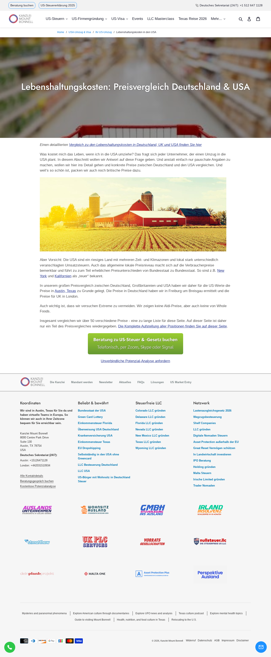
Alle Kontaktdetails (31, 475)
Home (60, 32)
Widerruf (191, 640)
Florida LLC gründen (149, 423)
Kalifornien (63, 276)
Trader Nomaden (204, 485)
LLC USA (84, 471)
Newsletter (106, 382)
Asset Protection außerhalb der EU (216, 442)
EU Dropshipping (89, 448)
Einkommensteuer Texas (94, 442)
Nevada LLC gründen (149, 429)
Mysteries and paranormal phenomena (44, 613)
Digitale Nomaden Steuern (210, 435)
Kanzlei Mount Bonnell (171, 640)
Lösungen (157, 382)
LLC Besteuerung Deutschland (98, 464)
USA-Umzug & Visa (80, 32)
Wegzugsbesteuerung (207, 417)
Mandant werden (82, 382)
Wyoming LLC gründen (151, 448)
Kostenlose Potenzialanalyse (38, 486)
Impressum (228, 640)
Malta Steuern (202, 473)
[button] (261, 647)
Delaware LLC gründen (150, 417)
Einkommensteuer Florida (95, 423)
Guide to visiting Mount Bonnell (93, 619)
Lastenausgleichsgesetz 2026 (212, 410)
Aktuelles (125, 382)
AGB (217, 640)
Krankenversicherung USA (95, 435)
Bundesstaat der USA (92, 410)
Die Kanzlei (57, 382)
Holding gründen (204, 466)
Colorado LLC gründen (151, 410)
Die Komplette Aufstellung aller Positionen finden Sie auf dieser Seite (172, 326)
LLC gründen (201, 429)
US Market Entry (180, 382)
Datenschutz (205, 640)
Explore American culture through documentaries (101, 613)
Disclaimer (242, 640)
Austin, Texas (65, 291)
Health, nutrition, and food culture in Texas (141, 619)
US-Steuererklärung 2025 (58, 5)
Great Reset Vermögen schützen (214, 448)
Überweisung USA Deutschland (98, 429)
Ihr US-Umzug (103, 32)
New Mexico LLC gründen (152, 435)
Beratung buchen (21, 5)
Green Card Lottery (90, 417)
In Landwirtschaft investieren (212, 454)
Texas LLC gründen (148, 442)
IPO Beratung (202, 460)
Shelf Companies (204, 423)
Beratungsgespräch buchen (37, 481)
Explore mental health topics (226, 613)
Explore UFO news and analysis (154, 613)
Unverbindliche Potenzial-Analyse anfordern (135, 361)
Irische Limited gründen (209, 479)
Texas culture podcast (191, 613)
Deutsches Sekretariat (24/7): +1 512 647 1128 (231, 5)
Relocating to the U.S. (183, 619)
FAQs (140, 382)
